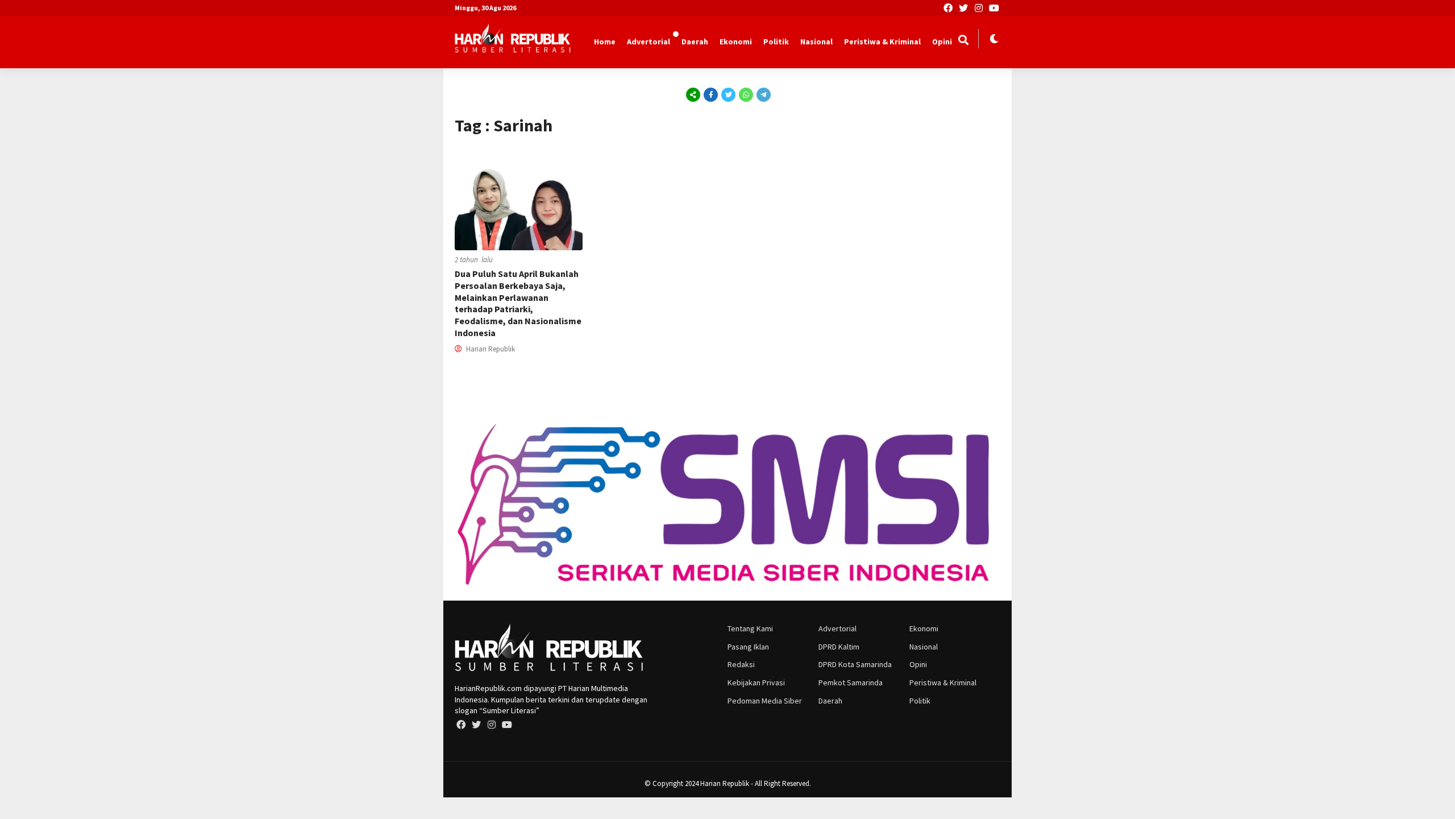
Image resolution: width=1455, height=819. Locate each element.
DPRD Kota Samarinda (855, 664)
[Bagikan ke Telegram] (763, 94)
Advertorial (648, 41)
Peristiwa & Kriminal (882, 41)
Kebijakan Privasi (756, 682)
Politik (776, 41)
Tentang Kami (750, 628)
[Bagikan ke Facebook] (711, 94)
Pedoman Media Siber (765, 701)
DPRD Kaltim (838, 647)
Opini (942, 41)
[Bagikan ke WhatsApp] (746, 94)
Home (605, 41)
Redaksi (741, 664)
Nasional (816, 41)
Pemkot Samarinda (850, 682)
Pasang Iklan (748, 647)
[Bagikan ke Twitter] (728, 94)
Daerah (694, 41)
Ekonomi (736, 41)
